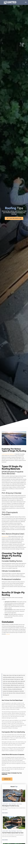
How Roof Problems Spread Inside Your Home (12, 832)
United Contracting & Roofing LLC (8, 454)
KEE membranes (5, 536)
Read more (4, 812)
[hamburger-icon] (25, 2)
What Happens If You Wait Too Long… (10, 805)
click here (8, 634)
